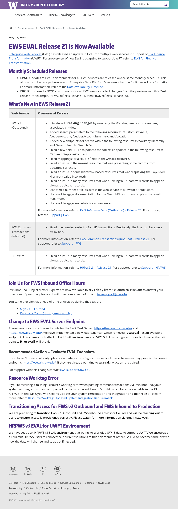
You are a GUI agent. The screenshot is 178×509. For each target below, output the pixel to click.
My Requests (29, 482)
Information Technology (42, 5)
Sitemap (89, 482)
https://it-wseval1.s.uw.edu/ (113, 328)
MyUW (26, 493)
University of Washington (13, 4)
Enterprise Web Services (25, 54)
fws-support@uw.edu (112, 294)
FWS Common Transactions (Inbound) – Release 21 (114, 239)
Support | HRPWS (153, 267)
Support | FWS (59, 215)
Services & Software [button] (27, 15)
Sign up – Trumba (32, 309)
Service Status (48, 482)
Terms (76, 488)
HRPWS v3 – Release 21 (95, 267)
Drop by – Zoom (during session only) (46, 313)
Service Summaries (70, 482)
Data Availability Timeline (85, 87)
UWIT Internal (41, 493)
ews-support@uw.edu (75, 370)
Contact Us (32, 488)
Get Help (105, 15)
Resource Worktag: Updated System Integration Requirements (71, 398)
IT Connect (11, 26)
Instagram (13, 474)
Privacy (64, 488)
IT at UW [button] (86, 15)
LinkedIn (28, 474)
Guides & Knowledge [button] (60, 15)
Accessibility (15, 488)
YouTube (57, 474)
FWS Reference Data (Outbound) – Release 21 (111, 210)
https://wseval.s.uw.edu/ (25, 333)
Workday (13, 493)
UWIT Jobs (104, 482)
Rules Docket (49, 488)
